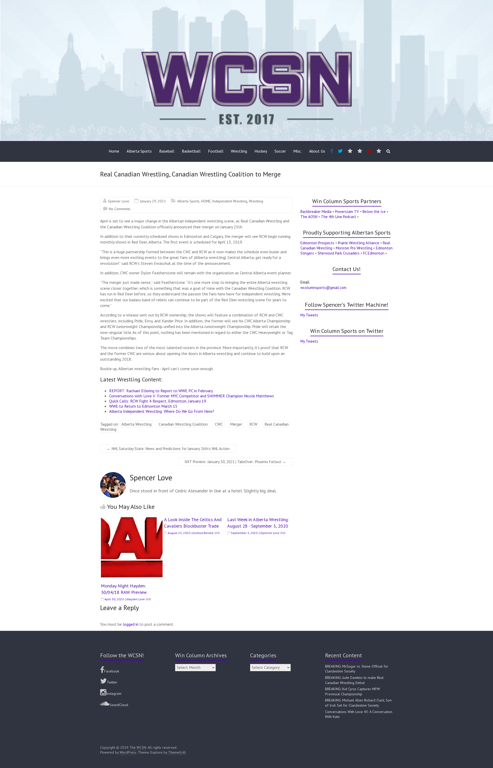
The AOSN (308, 216)
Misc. (297, 151)
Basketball (191, 151)
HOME (206, 201)
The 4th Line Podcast (338, 216)
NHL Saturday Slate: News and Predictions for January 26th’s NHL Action (168, 448)
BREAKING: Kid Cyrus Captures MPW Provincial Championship (352, 691)
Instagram (113, 693)
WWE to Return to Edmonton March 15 (143, 406)
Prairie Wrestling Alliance (358, 242)
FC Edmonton (373, 253)
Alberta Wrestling (136, 424)
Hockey (260, 151)
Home (114, 151)
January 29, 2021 (153, 201)
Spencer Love (118, 201)
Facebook (111, 671)
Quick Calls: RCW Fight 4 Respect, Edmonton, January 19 (157, 401)
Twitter (112, 682)
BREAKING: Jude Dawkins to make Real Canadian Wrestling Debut (354, 680)
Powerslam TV (347, 211)
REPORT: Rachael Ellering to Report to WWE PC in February (161, 390)
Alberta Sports (139, 151)
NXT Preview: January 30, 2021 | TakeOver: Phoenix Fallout (235, 461)
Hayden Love (136, 599)
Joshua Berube (203, 533)
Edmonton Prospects (317, 242)
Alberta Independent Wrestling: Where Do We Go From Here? (161, 411)
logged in (130, 624)
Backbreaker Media (315, 211)
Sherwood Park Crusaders (338, 253)
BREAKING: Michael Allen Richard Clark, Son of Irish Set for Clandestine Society (358, 703)
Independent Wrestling (229, 201)
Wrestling (239, 151)
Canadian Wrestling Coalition (183, 424)
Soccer (280, 151)
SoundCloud (118, 705)
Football (215, 151)
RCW (253, 424)
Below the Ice (374, 211)
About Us (317, 151)
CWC (219, 424)
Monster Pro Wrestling (354, 248)
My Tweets (309, 315)
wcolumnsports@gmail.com (323, 287)
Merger (236, 424)
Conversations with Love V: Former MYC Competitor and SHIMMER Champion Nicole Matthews (191, 395)
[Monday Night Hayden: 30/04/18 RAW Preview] (132, 518)
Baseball (166, 151)
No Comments (119, 209)
